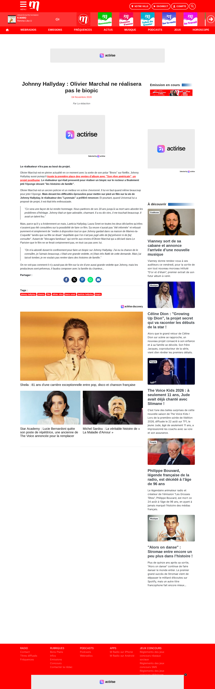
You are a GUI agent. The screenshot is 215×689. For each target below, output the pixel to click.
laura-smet (70, 294)
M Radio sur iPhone (121, 651)
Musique (130, 29)
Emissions (55, 29)
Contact (25, 651)
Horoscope (201, 29)
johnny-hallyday (28, 294)
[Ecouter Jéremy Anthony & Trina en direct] (171, 92)
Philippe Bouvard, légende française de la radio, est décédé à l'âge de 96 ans (169, 477)
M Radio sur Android (122, 655)
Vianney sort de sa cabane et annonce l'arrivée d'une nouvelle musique (169, 247)
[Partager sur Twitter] (73, 281)
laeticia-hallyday (85, 294)
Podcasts (155, 29)
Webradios (28, 29)
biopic (98, 294)
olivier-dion (58, 294)
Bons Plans (56, 651)
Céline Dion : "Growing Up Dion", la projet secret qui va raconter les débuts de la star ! (171, 320)
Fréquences (83, 29)
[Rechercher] (192, 6)
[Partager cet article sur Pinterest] (81, 281)
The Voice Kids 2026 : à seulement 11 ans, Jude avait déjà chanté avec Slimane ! (169, 397)
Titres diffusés (28, 655)
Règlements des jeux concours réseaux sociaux (152, 655)
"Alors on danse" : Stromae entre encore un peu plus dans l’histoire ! (170, 551)
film (48, 294)
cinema (41, 294)
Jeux (177, 29)
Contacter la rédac (61, 667)
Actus (108, 29)
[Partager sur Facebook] (65, 281)
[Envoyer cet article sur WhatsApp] (89, 281)
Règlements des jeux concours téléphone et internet (152, 674)
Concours (56, 663)
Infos (53, 655)
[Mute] (57, 19)
